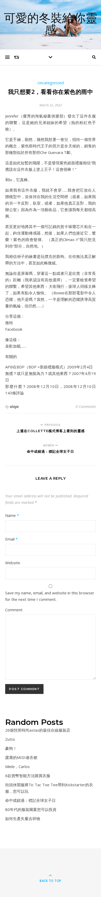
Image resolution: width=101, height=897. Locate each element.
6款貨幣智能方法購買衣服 (27, 775)
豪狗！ (11, 748)
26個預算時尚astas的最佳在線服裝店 (37, 730)
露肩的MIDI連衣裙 (21, 757)
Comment (14, 609)
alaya (14, 406)
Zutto (10, 739)
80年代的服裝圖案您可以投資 (30, 809)
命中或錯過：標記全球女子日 (30, 800)
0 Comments (86, 406)
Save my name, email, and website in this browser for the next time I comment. (49, 596)
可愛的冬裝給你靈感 (50, 24)
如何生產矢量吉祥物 (22, 818)
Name (12, 515)
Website (12, 562)
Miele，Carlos (17, 766)
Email (11, 539)
